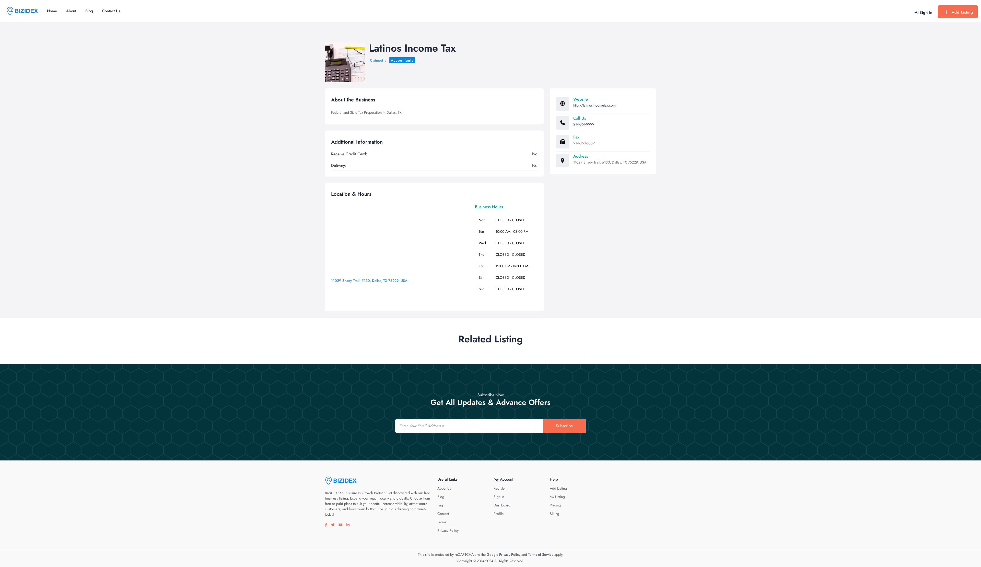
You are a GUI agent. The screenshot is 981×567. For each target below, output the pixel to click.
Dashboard (502, 505)
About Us (444, 488)
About (71, 11)
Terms (441, 522)
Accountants (402, 60)
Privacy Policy (448, 530)
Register (500, 488)
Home (52, 11)
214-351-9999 (583, 124)
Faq (440, 505)
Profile (499, 513)
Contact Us (111, 11)
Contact (443, 513)
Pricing (555, 505)
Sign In (499, 496)
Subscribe (564, 426)
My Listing (557, 496)
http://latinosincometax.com (594, 105)
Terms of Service (540, 554)
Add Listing (962, 12)
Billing (554, 513)
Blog (89, 11)
